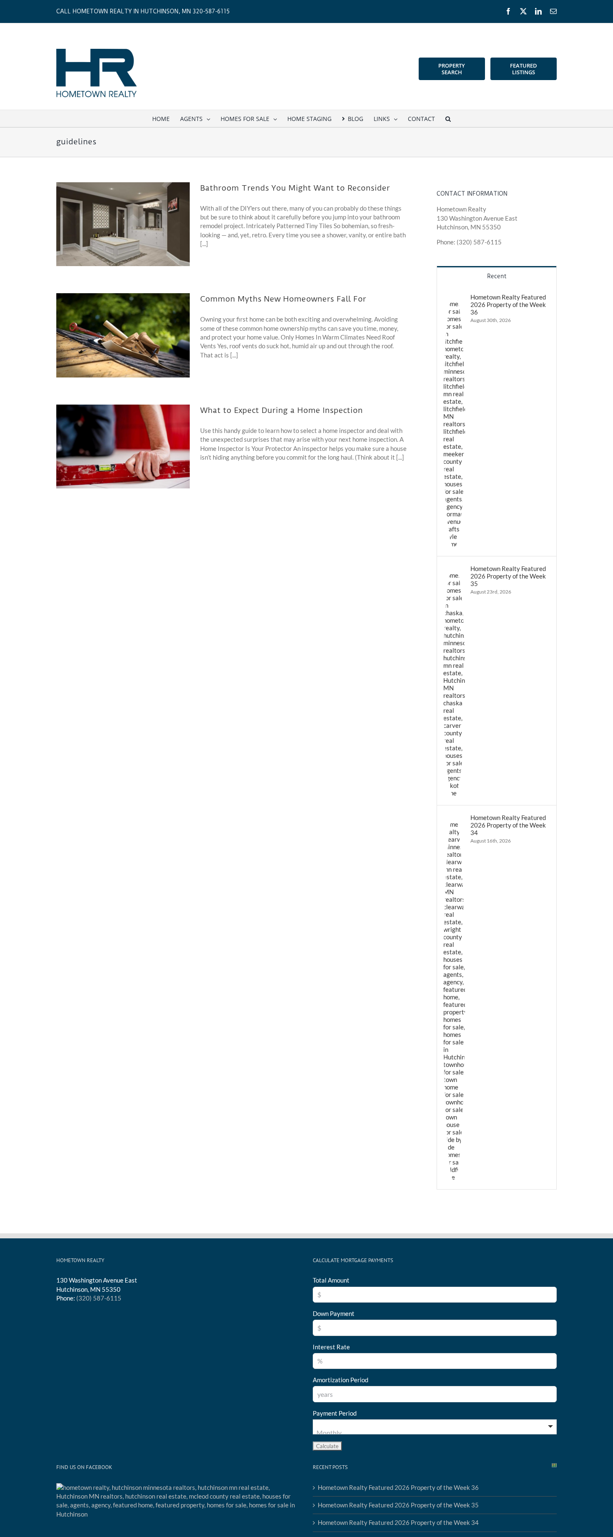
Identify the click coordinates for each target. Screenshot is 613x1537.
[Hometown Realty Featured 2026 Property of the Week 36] (454, 297)
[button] (448, 118)
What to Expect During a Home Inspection (281, 410)
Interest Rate (331, 1347)
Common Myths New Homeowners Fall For (283, 299)
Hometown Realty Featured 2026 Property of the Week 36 (508, 304)
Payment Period (335, 1413)
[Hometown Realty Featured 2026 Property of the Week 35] (454, 569)
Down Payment (333, 1313)
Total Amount (331, 1280)
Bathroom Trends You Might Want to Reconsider (295, 188)
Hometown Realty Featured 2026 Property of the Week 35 (508, 576)
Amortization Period (340, 1380)
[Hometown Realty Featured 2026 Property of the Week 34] (454, 818)
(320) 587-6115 (98, 1298)
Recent (496, 276)
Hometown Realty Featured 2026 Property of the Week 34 (508, 825)
